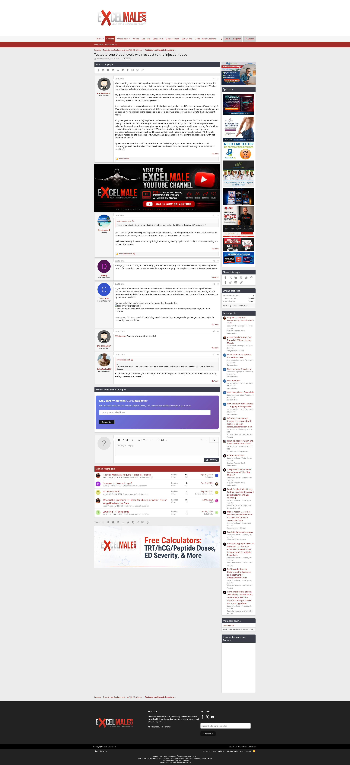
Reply (216, 153)
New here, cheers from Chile (240, 392)
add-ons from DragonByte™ (169, 758)
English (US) (102, 751)
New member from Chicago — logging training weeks (240, 405)
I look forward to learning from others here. (239, 356)
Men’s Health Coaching (205, 38)
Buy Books (187, 38)
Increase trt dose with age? (117, 483)
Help (242, 751)
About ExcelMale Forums (159, 726)
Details (209, 758)
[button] (103, 39)
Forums (110, 38)
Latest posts (229, 313)
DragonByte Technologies (197, 758)
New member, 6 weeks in (239, 369)
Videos (135, 38)
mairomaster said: (124, 221)
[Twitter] (207, 718)
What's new (122, 38)
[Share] (214, 78)
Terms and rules (218, 751)
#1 (218, 78)
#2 (218, 215)
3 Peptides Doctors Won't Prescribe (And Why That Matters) (239, 472)
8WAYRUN (187, 763)
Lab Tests (146, 38)
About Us (233, 746)
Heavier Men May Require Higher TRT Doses (127, 474)
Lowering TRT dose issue (116, 511)
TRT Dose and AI (111, 491)
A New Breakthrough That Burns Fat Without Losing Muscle (239, 340)
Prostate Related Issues (236, 528)
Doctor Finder (172, 38)
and (127, 254)
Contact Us (242, 746)
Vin (212, 485)
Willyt (211, 502)
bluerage (106, 486)
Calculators (158, 38)
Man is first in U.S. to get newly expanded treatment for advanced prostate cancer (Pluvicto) (239, 516)
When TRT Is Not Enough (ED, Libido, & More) (239, 506)
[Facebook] (202, 718)
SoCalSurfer (107, 514)
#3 (218, 261)
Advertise (252, 746)
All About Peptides (235, 455)
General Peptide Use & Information (236, 331)
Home (98, 38)
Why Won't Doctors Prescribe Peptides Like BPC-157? (240, 320)
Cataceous (209, 477)
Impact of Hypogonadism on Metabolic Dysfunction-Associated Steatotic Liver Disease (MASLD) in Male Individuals (240, 549)
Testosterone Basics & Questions (136, 477)
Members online (232, 620)
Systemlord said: (123, 360)
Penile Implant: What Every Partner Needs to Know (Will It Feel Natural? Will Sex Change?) (240, 493)
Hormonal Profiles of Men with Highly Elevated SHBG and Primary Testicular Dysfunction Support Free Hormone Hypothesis (239, 597)
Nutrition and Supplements (238, 451)
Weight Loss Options (235, 350)
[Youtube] (212, 718)
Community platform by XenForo (175, 756)
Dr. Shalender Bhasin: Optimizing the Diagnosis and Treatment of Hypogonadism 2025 (239, 573)
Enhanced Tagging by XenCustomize (176, 760)
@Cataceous (120, 336)
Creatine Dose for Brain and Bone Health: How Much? (240, 442)
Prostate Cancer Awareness (240, 532)
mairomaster (102, 58)
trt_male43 (107, 494)
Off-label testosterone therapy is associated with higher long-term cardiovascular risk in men (239, 422)
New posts (98, 44)
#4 (218, 284)
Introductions (232, 365)
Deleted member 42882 (204, 494)
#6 (218, 354)
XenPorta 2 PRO (164, 763)
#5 (218, 331)
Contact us (206, 751)
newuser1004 (228, 625)
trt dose (127, 58)
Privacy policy (232, 751)
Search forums (111, 44)
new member (233, 380)
